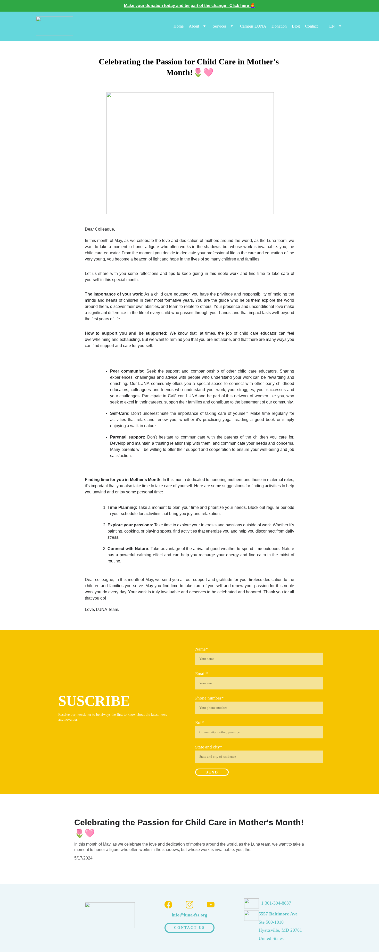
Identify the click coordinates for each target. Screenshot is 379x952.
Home (179, 26)
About (194, 26)
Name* (201, 649)
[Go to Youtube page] (211, 904)
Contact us (189, 928)
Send (211, 772)
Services (219, 26)
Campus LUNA (253, 26)
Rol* (199, 722)
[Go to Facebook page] (168, 904)
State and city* (208, 747)
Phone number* (209, 698)
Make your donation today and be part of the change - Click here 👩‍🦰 (189, 5)
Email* (201, 673)
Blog (296, 26)
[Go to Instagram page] (189, 904)
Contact (311, 26)
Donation (279, 26)
